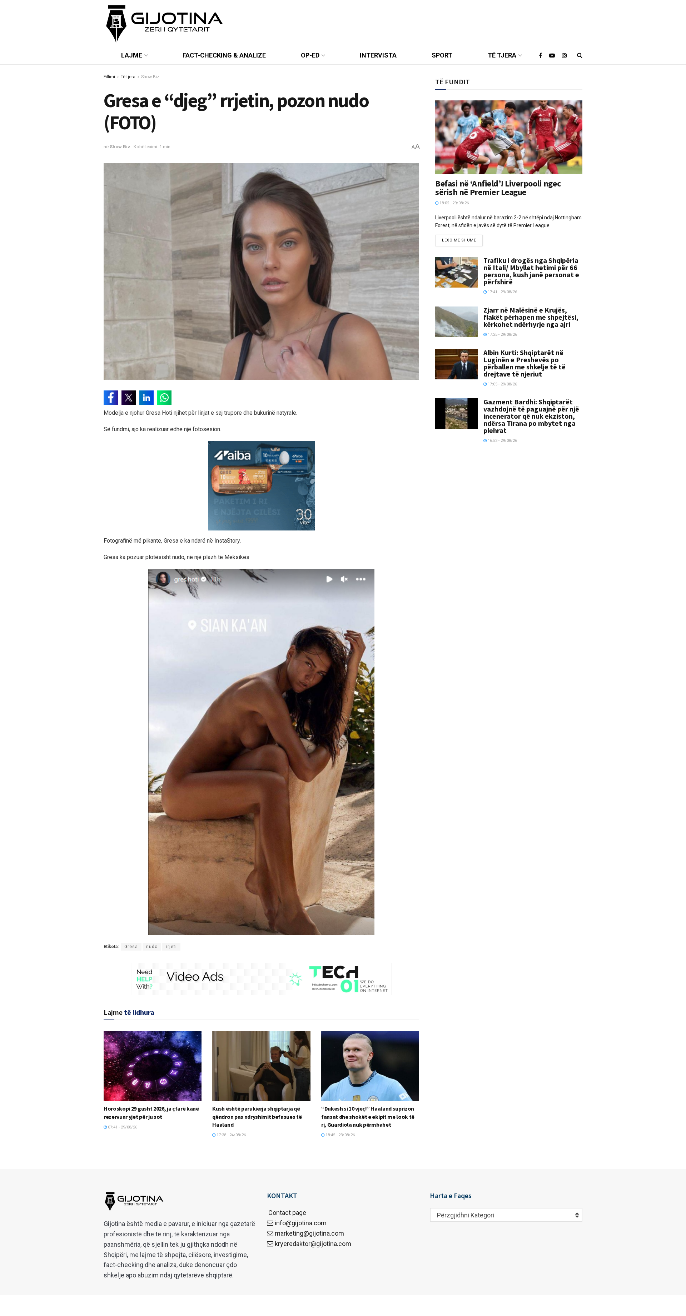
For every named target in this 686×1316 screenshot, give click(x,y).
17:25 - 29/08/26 (502, 334)
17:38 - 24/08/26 (230, 1135)
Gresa (131, 946)
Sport (442, 55)
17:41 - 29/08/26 (502, 292)
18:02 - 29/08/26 (453, 203)
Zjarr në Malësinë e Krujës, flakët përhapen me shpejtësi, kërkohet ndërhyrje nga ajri (530, 317)
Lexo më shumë (459, 240)
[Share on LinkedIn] (146, 397)
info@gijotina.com (301, 1223)
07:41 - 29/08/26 (122, 1127)
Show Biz (150, 76)
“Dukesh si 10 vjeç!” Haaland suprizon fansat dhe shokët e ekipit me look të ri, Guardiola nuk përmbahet (367, 1116)
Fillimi (109, 76)
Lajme (131, 55)
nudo (152, 946)
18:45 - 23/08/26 (339, 1135)
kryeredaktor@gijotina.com (313, 1243)
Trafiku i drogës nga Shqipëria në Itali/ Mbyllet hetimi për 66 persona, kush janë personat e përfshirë (531, 271)
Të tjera (502, 55)
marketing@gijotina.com (309, 1233)
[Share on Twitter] (128, 397)
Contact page (286, 1212)
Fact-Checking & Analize (224, 55)
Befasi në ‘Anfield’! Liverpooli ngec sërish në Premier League (498, 188)
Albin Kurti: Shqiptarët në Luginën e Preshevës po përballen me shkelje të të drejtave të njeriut (524, 363)
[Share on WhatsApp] (164, 397)
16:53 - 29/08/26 (502, 440)
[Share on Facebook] (111, 397)
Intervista (378, 55)
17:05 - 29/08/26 (502, 384)
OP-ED (310, 55)
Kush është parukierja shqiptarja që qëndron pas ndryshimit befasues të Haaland (257, 1116)
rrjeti (171, 946)
